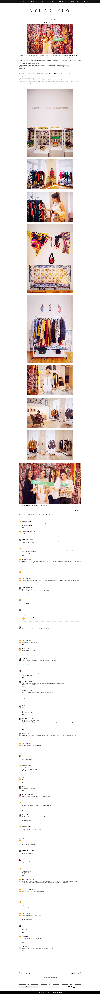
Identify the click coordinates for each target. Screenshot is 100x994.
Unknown (24, 521)
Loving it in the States (35, 631)
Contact (61, 1)
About (24, 1)
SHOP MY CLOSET (73, 1)
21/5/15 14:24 (28, 640)
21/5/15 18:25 (25, 786)
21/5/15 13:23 (37, 617)
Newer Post (25, 973)
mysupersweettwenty (26, 794)
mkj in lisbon (34, 514)
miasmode (24, 559)
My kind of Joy (50, 10)
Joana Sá (24, 925)
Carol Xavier (24, 681)
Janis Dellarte (38, 60)
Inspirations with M (26, 889)
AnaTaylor (24, 733)
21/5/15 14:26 (27, 648)
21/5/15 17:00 (30, 718)
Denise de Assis (25, 814)
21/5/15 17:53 (31, 755)
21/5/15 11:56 (32, 587)
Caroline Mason (25, 755)
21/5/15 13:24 (31, 626)
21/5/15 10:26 (28, 548)
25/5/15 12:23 (27, 946)
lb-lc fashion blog (25, 770)
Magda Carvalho (25, 850)
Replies (24, 615)
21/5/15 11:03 (28, 559)
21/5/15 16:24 (30, 705)
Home (15, 1)
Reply (23, 527)
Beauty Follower (25, 936)
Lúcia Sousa (24, 609)
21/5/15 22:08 (31, 850)
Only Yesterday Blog (26, 587)
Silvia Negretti (24, 705)
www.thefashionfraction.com (27, 525)
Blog (23, 675)
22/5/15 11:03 (32, 889)
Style (33, 1)
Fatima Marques (25, 879)
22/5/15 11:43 (28, 913)
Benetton (72, 55)
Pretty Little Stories (25, 808)
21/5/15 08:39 (32, 531)
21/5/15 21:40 (28, 838)
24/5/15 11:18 (31, 936)
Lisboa (29, 514)
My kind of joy (45, 992)
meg (23, 658)
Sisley (77, 55)
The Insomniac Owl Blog (26, 833)
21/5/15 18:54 (33, 794)
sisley (52, 514)
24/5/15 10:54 (28, 925)
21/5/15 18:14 (28, 777)
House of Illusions (25, 603)
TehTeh (23, 648)
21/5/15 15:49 (29, 681)
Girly (23, 946)
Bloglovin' (24, 771)
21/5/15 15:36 (30, 670)
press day (48, 514)
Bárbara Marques (29, 617)
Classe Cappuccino (25, 531)
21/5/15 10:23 (30, 539)
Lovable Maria (25, 670)
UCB (55, 514)
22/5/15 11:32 (28, 901)
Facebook (26, 675)
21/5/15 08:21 (28, 521)
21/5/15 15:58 (29, 698)
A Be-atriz (24, 868)
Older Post (75, 973)
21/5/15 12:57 (28, 599)
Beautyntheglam (25, 571)
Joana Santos (24, 718)
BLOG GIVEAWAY (46, 590)
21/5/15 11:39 (31, 570)
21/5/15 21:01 (30, 814)
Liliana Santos (25, 539)
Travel (51, 1)
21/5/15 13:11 (29, 609)
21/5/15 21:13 (28, 826)
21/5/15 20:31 (28, 802)
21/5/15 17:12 (29, 733)
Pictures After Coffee (26, 907)
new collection (41, 514)
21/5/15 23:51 (28, 868)
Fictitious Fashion (25, 626)
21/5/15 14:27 (26, 658)
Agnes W (24, 599)
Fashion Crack (26, 505)
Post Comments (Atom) (53, 977)
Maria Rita (26, 507)
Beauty (42, 1)
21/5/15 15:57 (29, 690)
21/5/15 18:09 (28, 765)
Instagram (30, 675)
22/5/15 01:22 (31, 879)
